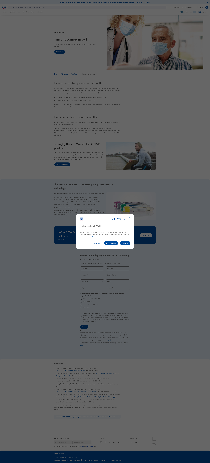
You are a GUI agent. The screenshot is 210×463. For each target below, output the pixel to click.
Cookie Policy (94, 237)
